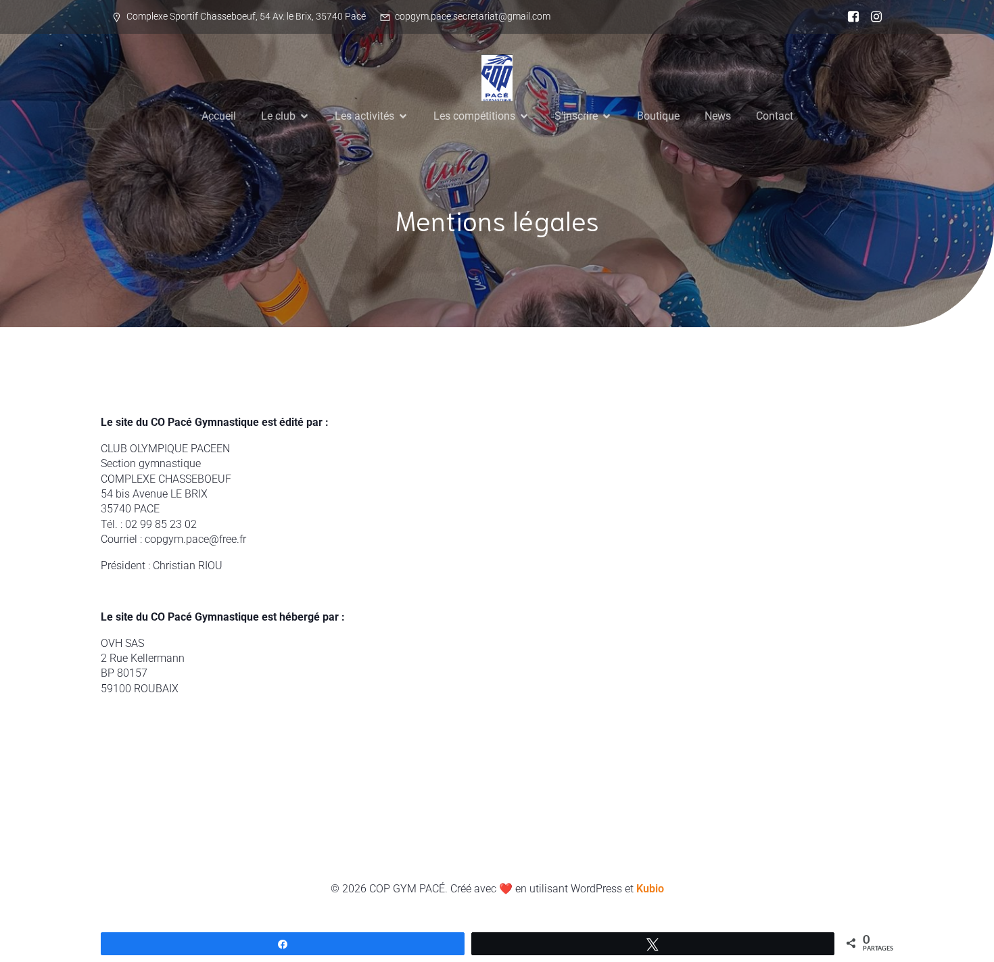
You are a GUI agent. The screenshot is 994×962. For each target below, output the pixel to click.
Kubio (650, 888)
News (718, 116)
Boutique (658, 116)
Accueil (219, 116)
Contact (774, 116)
